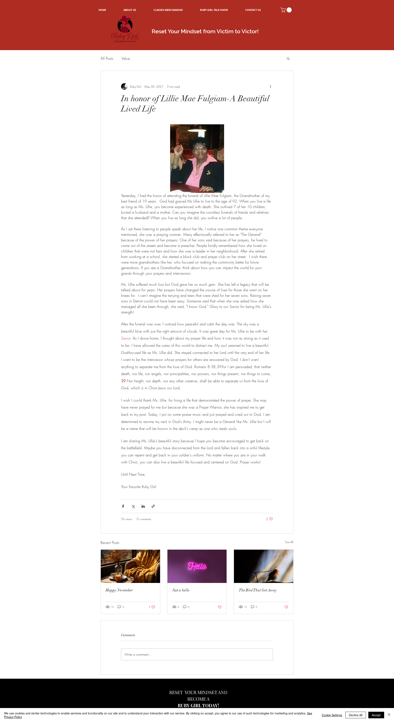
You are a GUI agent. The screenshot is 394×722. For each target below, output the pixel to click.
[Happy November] (130, 566)
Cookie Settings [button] (332, 715)
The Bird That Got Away (258, 590)
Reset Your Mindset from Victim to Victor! (205, 31)
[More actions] (270, 86)
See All (289, 542)
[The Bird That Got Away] (263, 566)
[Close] (389, 715)
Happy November (119, 590)
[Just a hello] (197, 566)
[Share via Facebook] (123, 506)
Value (125, 58)
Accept (376, 715)
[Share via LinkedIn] (143, 506)
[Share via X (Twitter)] (133, 506)
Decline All (355, 715)
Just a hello (180, 590)
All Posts (107, 58)
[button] (287, 9)
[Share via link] (153, 506)
